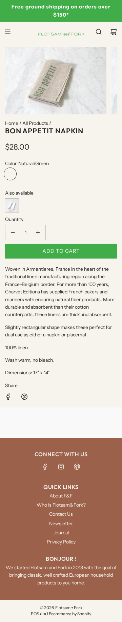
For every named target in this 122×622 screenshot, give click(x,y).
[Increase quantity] (37, 232)
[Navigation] (7, 31)
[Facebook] (45, 466)
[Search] (98, 31)
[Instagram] (61, 466)
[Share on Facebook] (8, 397)
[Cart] (113, 31)
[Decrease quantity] (12, 232)
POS (35, 613)
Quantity (14, 219)
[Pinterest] (76, 466)
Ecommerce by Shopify (70, 613)
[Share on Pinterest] (24, 397)
